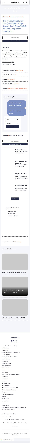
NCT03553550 (11, 79)
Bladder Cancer (5, 348)
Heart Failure (5, 372)
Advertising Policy (22, 422)
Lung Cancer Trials (19, 17)
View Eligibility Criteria (8, 64)
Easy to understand (12, 211)
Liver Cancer (5, 376)
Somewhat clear (11, 213)
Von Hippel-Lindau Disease (8, 409)
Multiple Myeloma (6, 383)
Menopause (4, 392)
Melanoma (4, 381)
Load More (15, 198)
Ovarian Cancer (5, 398)
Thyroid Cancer (5, 405)
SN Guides (22, 419)
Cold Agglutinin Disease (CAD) (9, 356)
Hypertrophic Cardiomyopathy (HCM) (11, 374)
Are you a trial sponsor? (12, 241)
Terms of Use (6, 422)
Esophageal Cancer (6, 365)
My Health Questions (14, 419)
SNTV (6, 419)
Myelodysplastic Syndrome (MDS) (10, 387)
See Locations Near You (15, 41)
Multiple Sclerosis (6, 385)
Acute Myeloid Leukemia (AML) (9, 345)
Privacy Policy (14, 422)
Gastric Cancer (5, 367)
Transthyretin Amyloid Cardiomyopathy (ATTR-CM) (14, 407)
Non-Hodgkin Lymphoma (7, 394)
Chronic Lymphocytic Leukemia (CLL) (11, 352)
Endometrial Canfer (6, 363)
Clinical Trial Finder (7, 17)
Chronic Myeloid (6, 354)
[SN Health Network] (15, 341)
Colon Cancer (5, 361)
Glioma (3, 370)
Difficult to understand (13, 215)
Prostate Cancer (5, 400)
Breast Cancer (5, 350)
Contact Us (15, 426)
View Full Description (8, 62)
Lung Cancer (19, 70)
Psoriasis (4, 396)
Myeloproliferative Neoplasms (9, 389)
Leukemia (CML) (6, 359)
